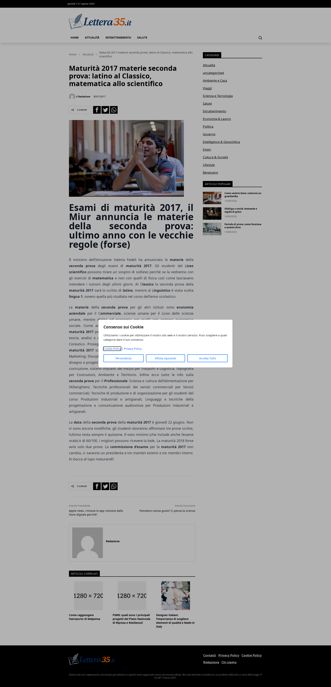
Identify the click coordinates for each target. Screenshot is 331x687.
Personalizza (124, 358)
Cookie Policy (112, 348)
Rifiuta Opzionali (165, 358)
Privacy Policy (133, 348)
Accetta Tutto (207, 358)
